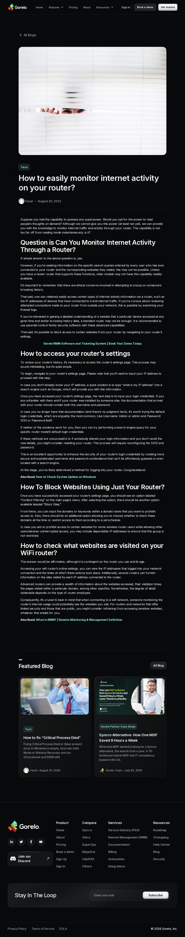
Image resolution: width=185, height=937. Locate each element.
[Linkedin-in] (12, 842)
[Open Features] (62, 7)
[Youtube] (41, 842)
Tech (24, 167)
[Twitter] (21, 842)
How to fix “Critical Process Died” (52, 737)
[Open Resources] (112, 7)
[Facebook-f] (31, 842)
